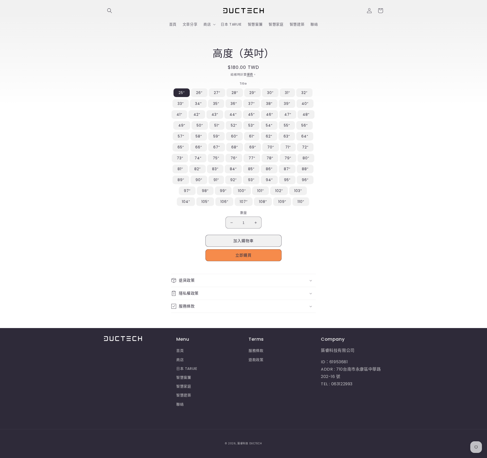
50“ (200, 125)
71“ (288, 147)
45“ (251, 114)
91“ (216, 179)
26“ (199, 92)
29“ (252, 92)
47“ (287, 114)
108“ (263, 201)
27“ (217, 92)
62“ (269, 136)
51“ (216, 125)
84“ (233, 168)
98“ (205, 190)
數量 (243, 212)
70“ (270, 147)
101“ (260, 190)
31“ (287, 92)
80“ (306, 158)
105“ (205, 201)
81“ (180, 168)
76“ (234, 158)
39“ (287, 103)
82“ (197, 168)
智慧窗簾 (183, 377)
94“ (269, 179)
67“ (216, 147)
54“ (269, 125)
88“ (305, 168)
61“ (251, 136)
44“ (233, 114)
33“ (181, 103)
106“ (224, 201)
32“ (304, 92)
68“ (234, 147)
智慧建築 (183, 395)
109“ (282, 201)
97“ (187, 190)
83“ (215, 168)
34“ (198, 103)
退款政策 (256, 359)
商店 (180, 359)
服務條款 (256, 350)
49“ (181, 125)
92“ (233, 179)
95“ (287, 179)
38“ (269, 103)
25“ (182, 92)
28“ (235, 92)
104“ (186, 201)
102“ (279, 190)
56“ (304, 125)
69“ (252, 147)
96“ (305, 179)
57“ (181, 136)
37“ (251, 103)
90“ (199, 179)
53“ (251, 125)
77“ (252, 158)
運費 (250, 74)
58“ (199, 136)
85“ (251, 168)
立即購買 (243, 255)
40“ (305, 103)
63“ (287, 136)
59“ (216, 136)
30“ (270, 92)
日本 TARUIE (186, 368)
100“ (242, 190)
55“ (287, 125)
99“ (223, 190)
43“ (215, 114)
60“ (234, 136)
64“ (304, 136)
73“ (180, 158)
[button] (109, 10)
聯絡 (180, 404)
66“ (198, 147)
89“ (181, 179)
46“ (269, 114)
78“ (270, 158)
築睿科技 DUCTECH (249, 443)
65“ (181, 147)
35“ (216, 103)
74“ (198, 158)
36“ (234, 103)
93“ (251, 179)
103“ (298, 190)
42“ (197, 114)
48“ (306, 114)
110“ (301, 201)
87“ (287, 168)
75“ (216, 158)
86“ (269, 168)
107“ (244, 201)
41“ (179, 114)
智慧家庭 (183, 386)
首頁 (180, 350)
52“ (234, 125)
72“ (305, 147)
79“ (288, 158)
